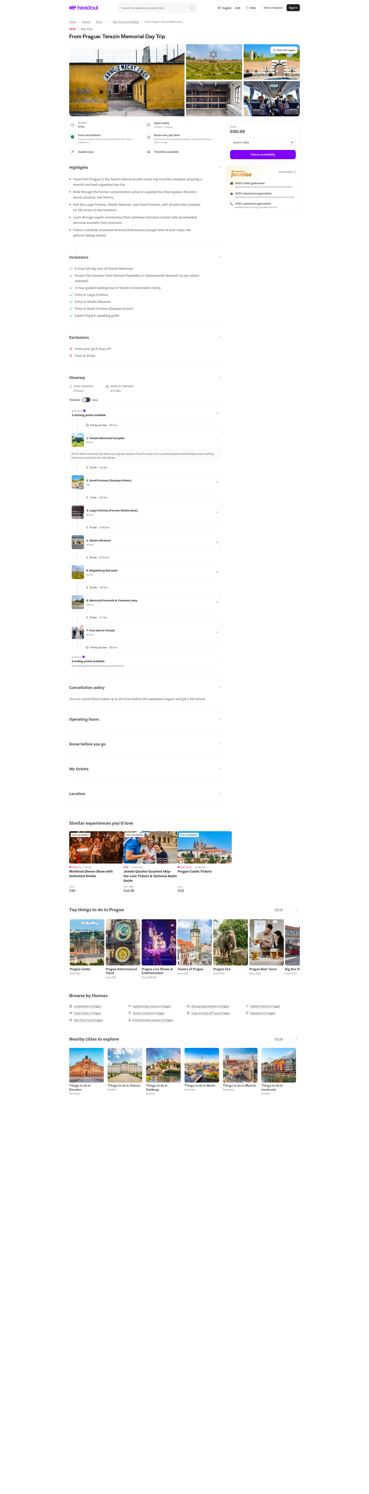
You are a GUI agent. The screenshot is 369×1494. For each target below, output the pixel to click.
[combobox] (157, 7)
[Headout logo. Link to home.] (84, 7)
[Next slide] (297, 909)
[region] (96, 847)
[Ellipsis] (107, 22)
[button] (126, 80)
